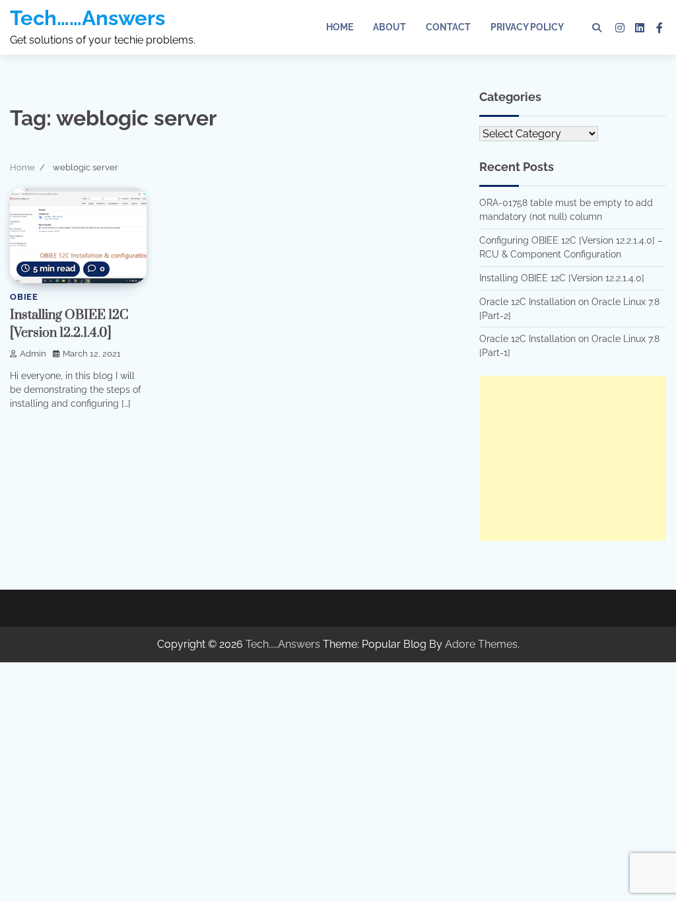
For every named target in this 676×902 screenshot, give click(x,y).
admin (33, 354)
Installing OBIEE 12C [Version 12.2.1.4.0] (561, 278)
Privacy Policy (527, 27)
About (389, 27)
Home (339, 27)
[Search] (597, 28)
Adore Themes (481, 644)
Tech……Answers (87, 18)
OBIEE (24, 297)
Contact (448, 27)
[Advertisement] (572, 458)
